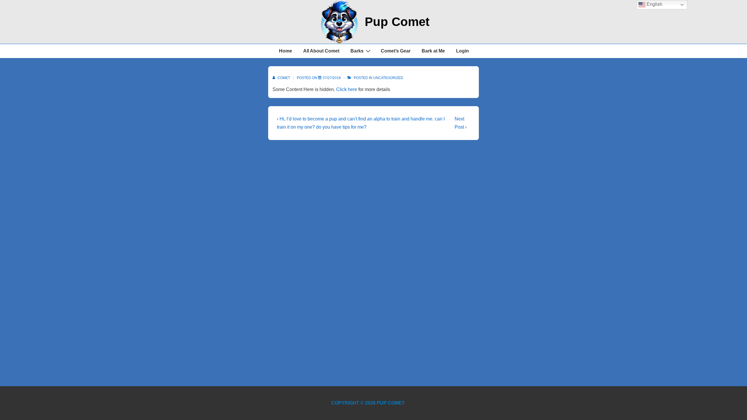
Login (462, 50)
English (653, 4)
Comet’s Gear (396, 50)
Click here (346, 89)
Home (285, 50)
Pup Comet (397, 22)
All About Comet (321, 50)
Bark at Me (433, 50)
